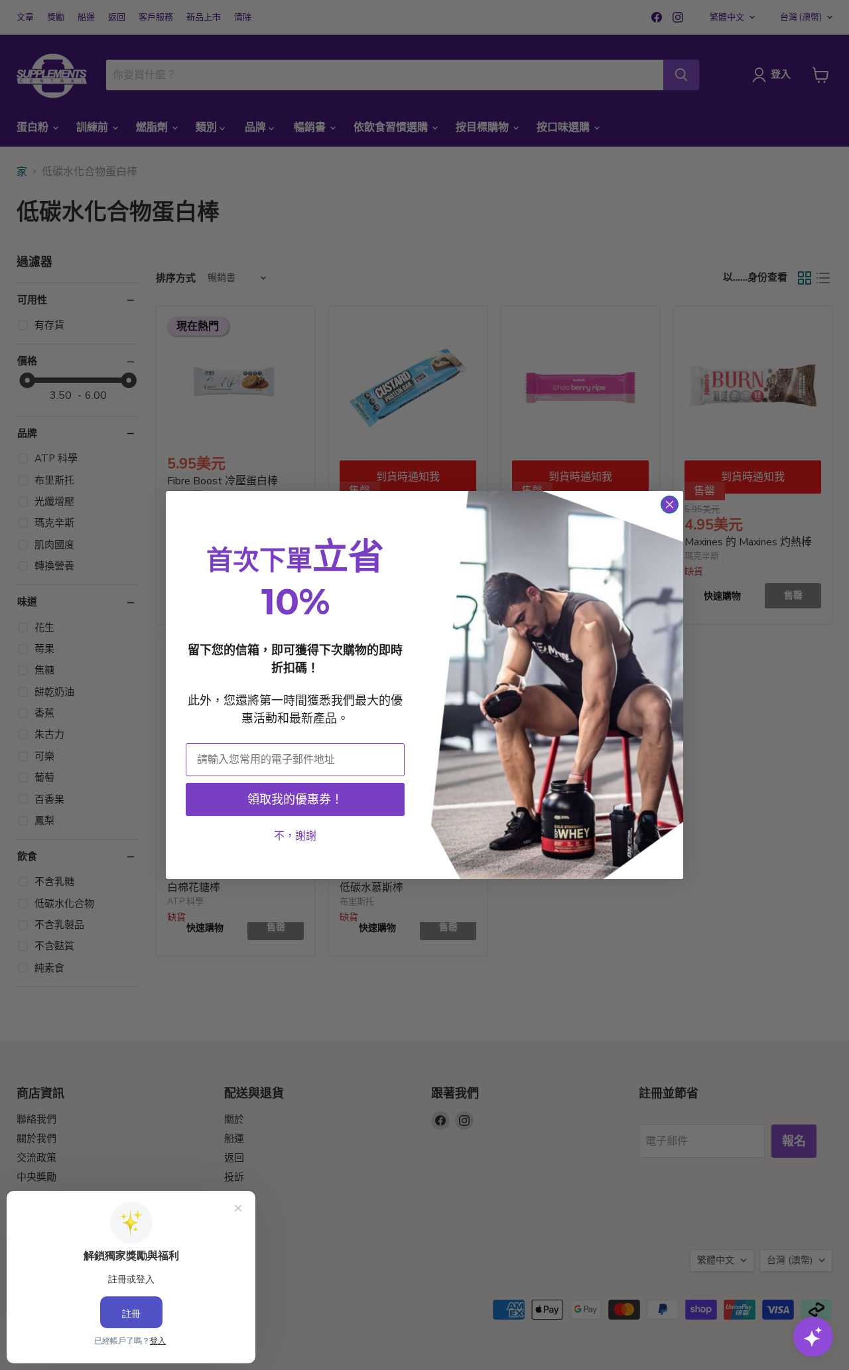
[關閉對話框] (669, 504)
